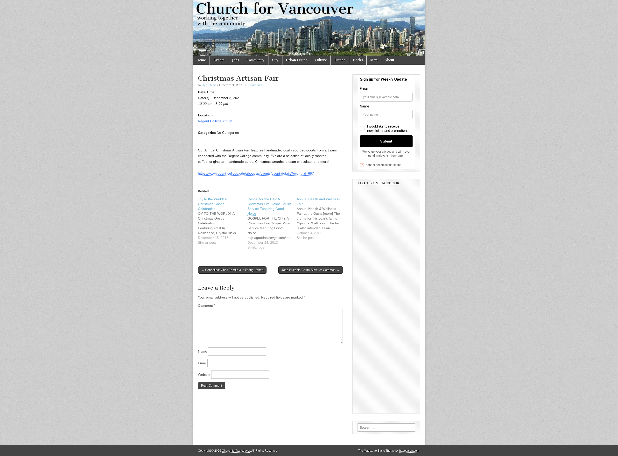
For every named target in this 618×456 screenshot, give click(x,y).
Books (358, 60)
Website (204, 375)
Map (373, 60)
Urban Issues (296, 60)
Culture (321, 60)
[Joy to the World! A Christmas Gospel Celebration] (222, 221)
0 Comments (254, 85)
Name (202, 351)
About (389, 60)
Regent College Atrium (215, 121)
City (275, 60)
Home (201, 60)
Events (219, 60)
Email (202, 363)
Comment (206, 305)
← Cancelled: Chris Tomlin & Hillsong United (232, 270)
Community (255, 60)
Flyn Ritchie (209, 85)
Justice (339, 60)
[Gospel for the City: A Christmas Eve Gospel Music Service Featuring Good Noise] (272, 223)
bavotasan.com (409, 450)
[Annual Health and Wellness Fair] (321, 218)
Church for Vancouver (236, 450)
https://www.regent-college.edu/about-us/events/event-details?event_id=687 (256, 173)
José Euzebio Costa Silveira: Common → (310, 270)
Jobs (235, 60)
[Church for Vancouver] (309, 28)
